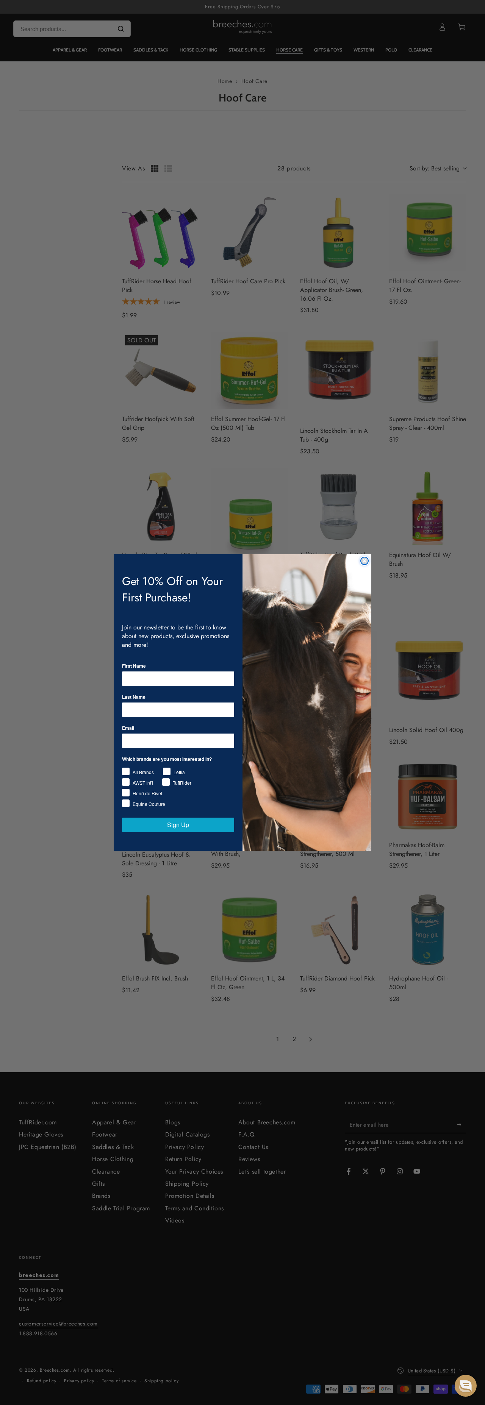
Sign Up (178, 824)
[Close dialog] (364, 561)
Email (128, 727)
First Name (134, 665)
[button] (466, 1386)
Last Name (134, 696)
